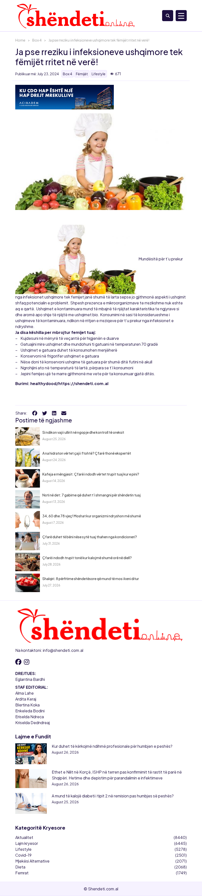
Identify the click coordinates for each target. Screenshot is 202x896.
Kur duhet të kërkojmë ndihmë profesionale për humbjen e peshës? (112, 746)
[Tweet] (44, 413)
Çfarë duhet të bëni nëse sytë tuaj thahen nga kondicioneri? (89, 537)
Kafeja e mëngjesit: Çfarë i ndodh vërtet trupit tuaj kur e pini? (90, 474)
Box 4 (37, 40)
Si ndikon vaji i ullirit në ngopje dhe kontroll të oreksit (83, 432)
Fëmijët (82, 74)
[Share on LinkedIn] (54, 413)
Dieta (20, 866)
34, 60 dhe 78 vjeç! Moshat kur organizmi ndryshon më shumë (91, 516)
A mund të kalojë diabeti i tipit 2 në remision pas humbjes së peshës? (113, 795)
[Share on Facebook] (34, 413)
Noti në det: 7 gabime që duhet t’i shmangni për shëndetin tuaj (91, 495)
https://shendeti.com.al (83, 383)
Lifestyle (98, 74)
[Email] (63, 413)
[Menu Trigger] (181, 15)
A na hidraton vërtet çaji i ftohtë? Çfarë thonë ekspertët (86, 453)
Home (20, 40)
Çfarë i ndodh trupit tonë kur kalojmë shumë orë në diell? (87, 557)
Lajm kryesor (26, 843)
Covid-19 (23, 855)
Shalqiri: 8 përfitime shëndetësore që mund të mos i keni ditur (90, 578)
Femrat (22, 872)
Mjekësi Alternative (32, 861)
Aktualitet (24, 837)
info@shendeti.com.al (63, 650)
